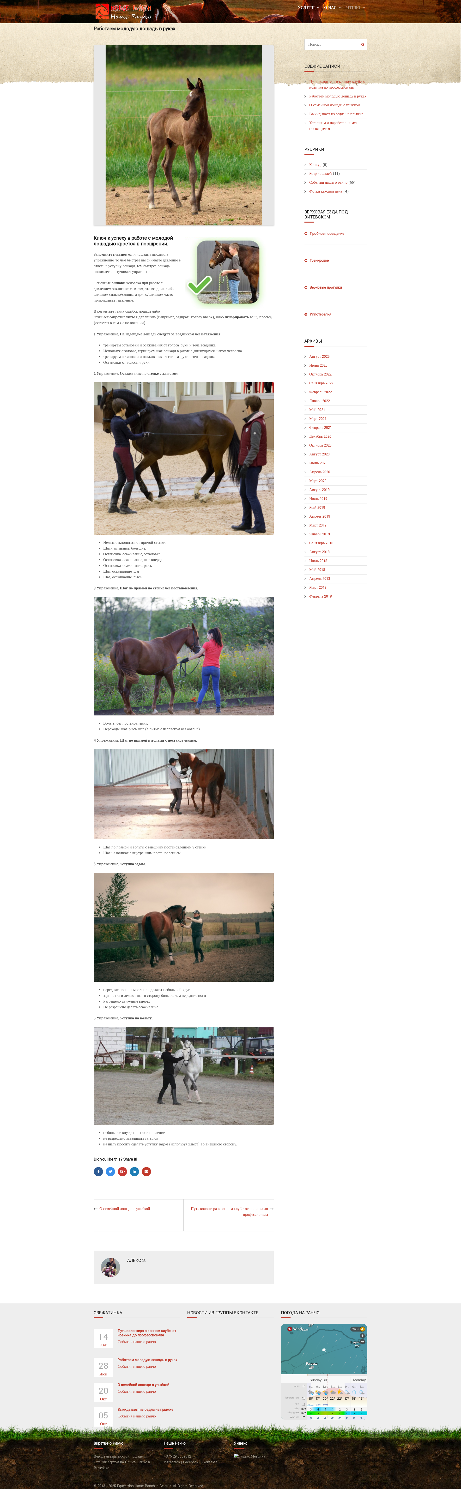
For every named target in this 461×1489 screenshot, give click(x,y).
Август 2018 (319, 552)
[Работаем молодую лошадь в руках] (184, 135)
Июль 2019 (318, 498)
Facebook (190, 1462)
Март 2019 (318, 525)
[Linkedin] (134, 1171)
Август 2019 (319, 489)
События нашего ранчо (328, 182)
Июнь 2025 (318, 365)
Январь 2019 (319, 534)
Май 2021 (317, 409)
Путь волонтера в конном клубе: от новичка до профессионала (147, 1333)
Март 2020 (318, 481)
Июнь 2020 (318, 463)
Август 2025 (319, 356)
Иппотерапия (320, 314)
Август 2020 (319, 454)
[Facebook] (98, 1171)
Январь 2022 (319, 401)
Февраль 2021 (320, 427)
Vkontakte (209, 1462)
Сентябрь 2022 (321, 383)
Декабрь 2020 (320, 436)
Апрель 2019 (319, 516)
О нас (330, 7)
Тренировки (319, 260)
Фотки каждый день (325, 191)
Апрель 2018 (319, 578)
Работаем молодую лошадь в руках (337, 96)
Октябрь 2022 (320, 374)
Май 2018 (317, 569)
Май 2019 (317, 507)
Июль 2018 (318, 560)
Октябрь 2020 (320, 445)
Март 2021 (318, 418)
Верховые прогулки (326, 287)
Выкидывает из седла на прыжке (336, 114)
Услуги (306, 7)
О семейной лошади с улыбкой (124, 1208)
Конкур (315, 164)
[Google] (122, 1171)
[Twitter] (110, 1171)
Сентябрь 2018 (321, 543)
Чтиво (353, 7)
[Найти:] (336, 44)
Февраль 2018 (320, 596)
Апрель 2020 (319, 472)
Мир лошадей (320, 173)
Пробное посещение (327, 233)
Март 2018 (318, 587)
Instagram (172, 1462)
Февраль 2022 (320, 392)
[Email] (146, 1171)
